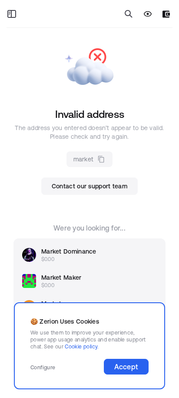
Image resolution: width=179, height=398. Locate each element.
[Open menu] (11, 14)
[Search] (128, 14)
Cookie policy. (81, 346)
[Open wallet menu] (166, 14)
